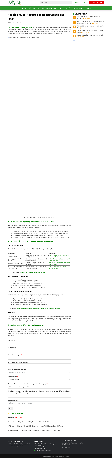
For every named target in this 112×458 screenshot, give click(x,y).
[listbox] (39, 372)
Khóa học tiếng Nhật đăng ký (17, 369)
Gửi (10, 408)
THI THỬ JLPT (89, 8)
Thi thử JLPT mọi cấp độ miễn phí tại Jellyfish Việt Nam (90, 27)
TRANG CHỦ (22, 8)
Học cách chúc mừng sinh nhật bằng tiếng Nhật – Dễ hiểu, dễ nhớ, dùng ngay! (90, 22)
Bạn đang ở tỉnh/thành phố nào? (18, 362)
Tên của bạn (12, 340)
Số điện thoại (12, 348)
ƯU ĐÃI (68, 8)
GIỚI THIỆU (32, 8)
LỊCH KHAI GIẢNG (77, 8)
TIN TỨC (61, 8)
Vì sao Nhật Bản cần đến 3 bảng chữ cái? (33, 272)
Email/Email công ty (15, 355)
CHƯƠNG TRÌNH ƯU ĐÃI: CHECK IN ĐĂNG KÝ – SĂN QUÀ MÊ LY (90, 17)
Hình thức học (13, 376)
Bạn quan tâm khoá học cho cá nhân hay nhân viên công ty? (28, 384)
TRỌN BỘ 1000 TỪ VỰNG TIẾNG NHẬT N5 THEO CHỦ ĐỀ (90, 31)
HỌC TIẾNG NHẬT (51, 8)
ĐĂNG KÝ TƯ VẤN (80, 2)
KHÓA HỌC (41, 8)
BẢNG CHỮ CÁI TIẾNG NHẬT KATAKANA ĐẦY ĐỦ (90, 35)
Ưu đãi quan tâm (13, 400)
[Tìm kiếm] (69, 1)
